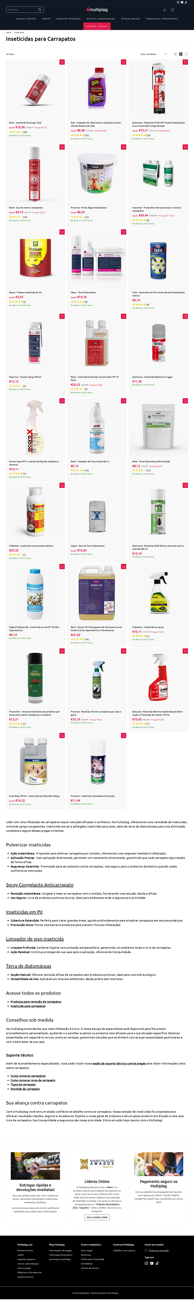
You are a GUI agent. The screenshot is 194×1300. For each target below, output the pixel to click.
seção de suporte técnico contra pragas (119, 1063)
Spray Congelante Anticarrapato (40, 884)
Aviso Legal (86, 1250)
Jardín (46, 18)
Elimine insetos (26, 18)
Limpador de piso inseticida (35, 938)
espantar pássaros (69, 18)
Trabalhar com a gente (124, 1250)
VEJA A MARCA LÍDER (97, 1217)
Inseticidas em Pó (24, 911)
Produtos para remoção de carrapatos (36, 1001)
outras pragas (130, 18)
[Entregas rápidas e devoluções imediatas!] (35, 1166)
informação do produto (60, 1254)
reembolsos (87, 1263)
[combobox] (25, 10)
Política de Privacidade (92, 1259)
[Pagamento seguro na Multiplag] (158, 1164)
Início (8, 32)
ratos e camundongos (101, 18)
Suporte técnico (97, 26)
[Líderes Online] (97, 1164)
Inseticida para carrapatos (28, 1006)
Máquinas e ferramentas (162, 18)
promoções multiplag (60, 1259)
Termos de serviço (90, 1268)
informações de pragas (60, 1250)
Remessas (86, 1254)
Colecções (19, 32)
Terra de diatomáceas (28, 965)
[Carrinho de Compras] (172, 9)
